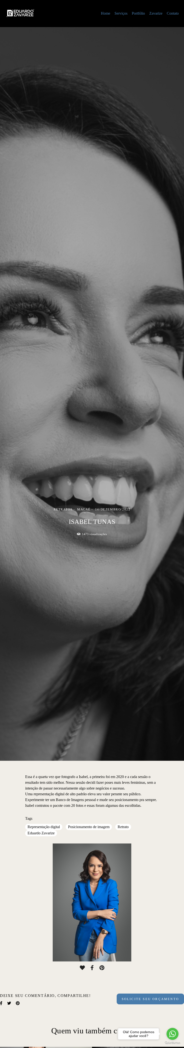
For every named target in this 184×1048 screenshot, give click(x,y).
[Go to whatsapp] (172, 1034)
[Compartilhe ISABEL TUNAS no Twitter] (9, 1003)
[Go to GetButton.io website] (172, 1043)
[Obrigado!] (82, 968)
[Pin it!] (101, 968)
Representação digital (44, 827)
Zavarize (155, 13)
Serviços (121, 13)
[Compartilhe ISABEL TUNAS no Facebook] (1, 1003)
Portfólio (138, 13)
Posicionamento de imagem (88, 827)
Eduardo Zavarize (41, 833)
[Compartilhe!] (92, 968)
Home (105, 13)
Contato (173, 13)
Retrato (123, 827)
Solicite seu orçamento (150, 999)
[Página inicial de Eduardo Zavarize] (33, 13)
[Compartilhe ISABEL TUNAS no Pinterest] (18, 1003)
